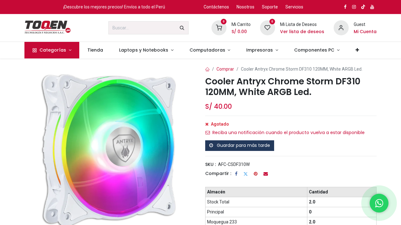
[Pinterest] (256, 174)
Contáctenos (216, 6)
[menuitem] (51, 50)
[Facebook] (236, 174)
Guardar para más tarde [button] (243, 145)
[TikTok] (363, 6)
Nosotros (245, 6)
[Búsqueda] (182, 28)
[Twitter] (245, 174)
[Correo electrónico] (265, 174)
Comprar (225, 69)
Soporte (270, 6)
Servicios (294, 6)
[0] (219, 27)
